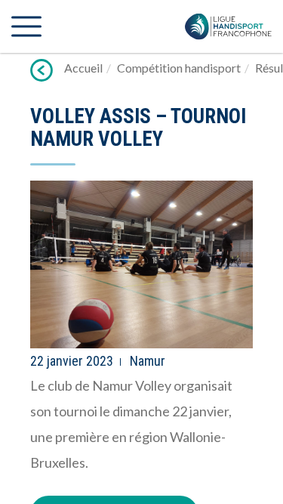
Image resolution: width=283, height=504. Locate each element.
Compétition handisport (179, 67)
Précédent (41, 70)
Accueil (83, 67)
